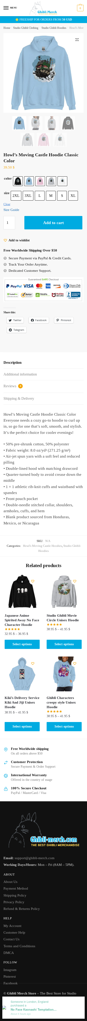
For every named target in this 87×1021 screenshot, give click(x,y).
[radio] (18, 181)
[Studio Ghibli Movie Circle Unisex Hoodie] (64, 591)
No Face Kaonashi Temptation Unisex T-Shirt (34, 1009)
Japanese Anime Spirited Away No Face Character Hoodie (22, 620)
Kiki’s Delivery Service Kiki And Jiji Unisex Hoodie (22, 702)
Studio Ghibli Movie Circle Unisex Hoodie (63, 618)
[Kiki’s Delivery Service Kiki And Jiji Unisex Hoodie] (22, 674)
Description (12, 362)
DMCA (8, 953)
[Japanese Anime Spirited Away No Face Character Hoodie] (22, 591)
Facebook (10, 983)
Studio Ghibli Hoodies (54, 28)
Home (6, 28)
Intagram (9, 970)
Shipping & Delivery (18, 398)
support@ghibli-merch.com (35, 858)
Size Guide (11, 210)
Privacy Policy (13, 902)
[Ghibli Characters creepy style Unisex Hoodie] (64, 674)
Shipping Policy (14, 895)
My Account (12, 926)
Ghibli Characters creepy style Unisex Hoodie (61, 702)
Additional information (20, 374)
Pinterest (9, 976)
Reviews (12, 386)
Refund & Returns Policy (21, 909)
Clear (6, 204)
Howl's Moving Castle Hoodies (42, 545)
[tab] (43, 363)
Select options (22, 644)
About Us (10, 882)
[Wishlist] (32, 581)
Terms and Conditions (19, 946)
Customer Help (14, 932)
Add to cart (53, 222)
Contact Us (11, 939)
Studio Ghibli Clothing (25, 28)
